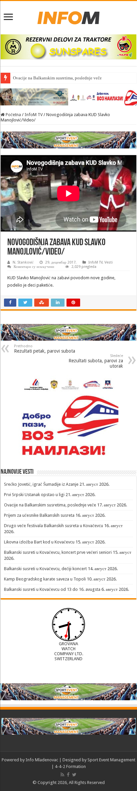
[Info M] (68, 16)
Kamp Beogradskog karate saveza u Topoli (45, 578)
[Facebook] (68, 775)
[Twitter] (74, 775)
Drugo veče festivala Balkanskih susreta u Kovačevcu (53, 525)
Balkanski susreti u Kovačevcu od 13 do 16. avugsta (52, 589)
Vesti (108, 262)
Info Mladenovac (42, 759)
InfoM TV (34, 114)
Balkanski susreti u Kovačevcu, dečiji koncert (45, 568)
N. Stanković (23, 262)
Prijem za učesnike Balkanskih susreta (39, 515)
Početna (13, 114)
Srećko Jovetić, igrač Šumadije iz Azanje (41, 484)
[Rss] (62, 775)
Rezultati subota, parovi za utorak (95, 361)
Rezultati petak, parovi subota (44, 349)
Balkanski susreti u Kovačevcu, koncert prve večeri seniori (58, 552)
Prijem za (21, 77)
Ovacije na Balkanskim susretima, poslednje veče (50, 504)
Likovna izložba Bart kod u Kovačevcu (39, 541)
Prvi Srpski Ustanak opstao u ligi (34, 494)
